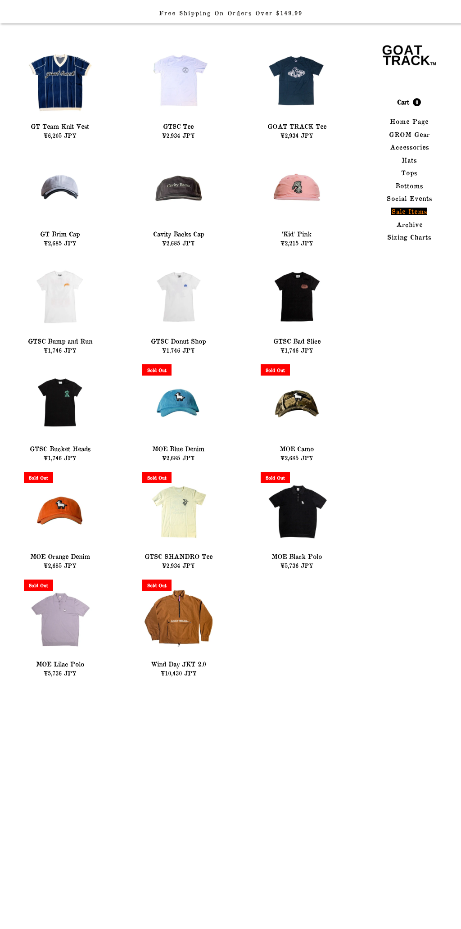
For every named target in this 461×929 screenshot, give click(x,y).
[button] (409, 102)
